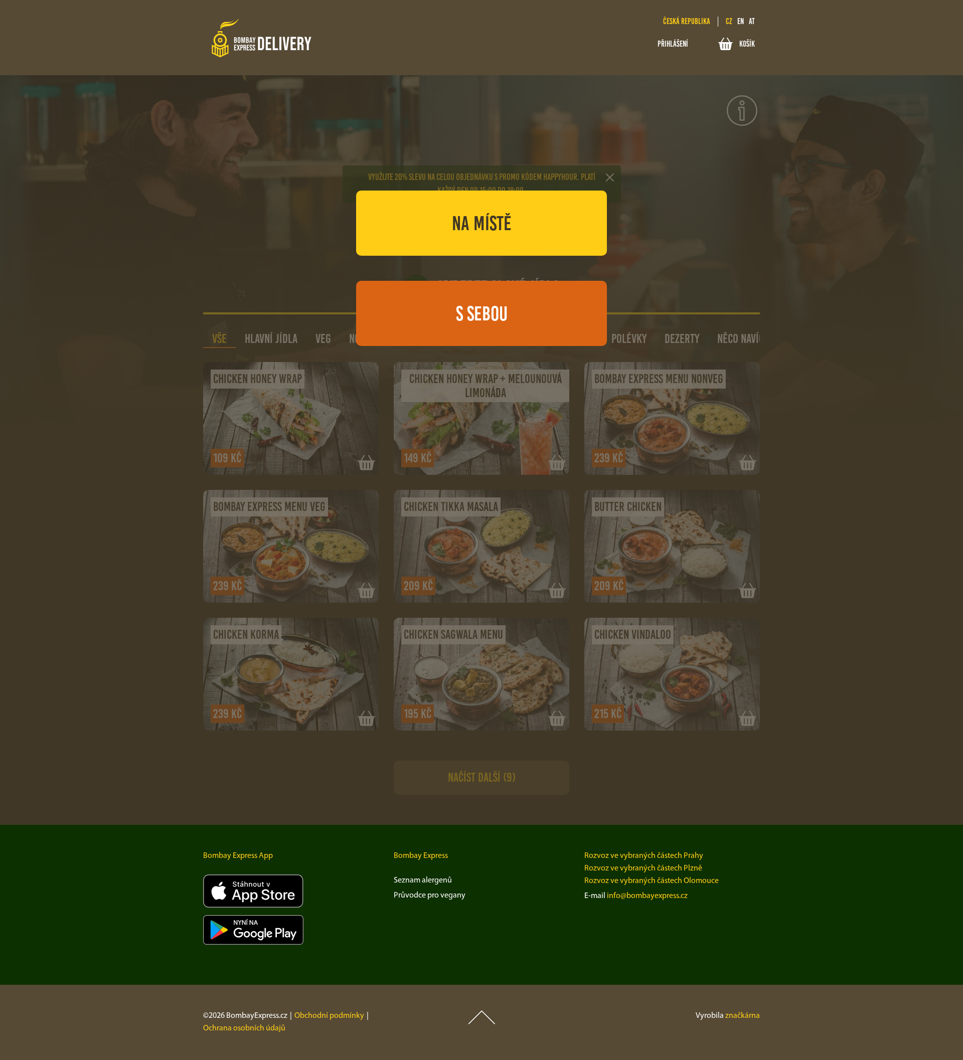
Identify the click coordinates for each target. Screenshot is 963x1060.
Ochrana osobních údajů (244, 1028)
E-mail (594, 896)
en (740, 21)
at (752, 21)
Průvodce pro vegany (429, 896)
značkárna (742, 1016)
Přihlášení (673, 44)
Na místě (482, 223)
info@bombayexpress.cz (647, 896)
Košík (747, 44)
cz (729, 21)
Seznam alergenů (423, 880)
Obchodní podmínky (329, 1016)
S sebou (482, 313)
